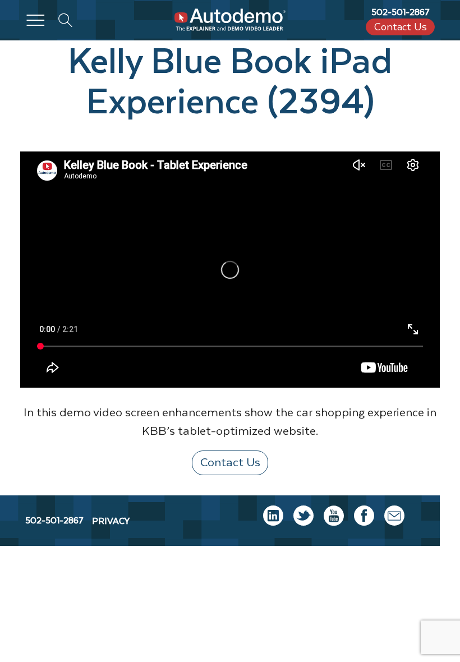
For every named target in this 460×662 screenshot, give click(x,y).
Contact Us (400, 27)
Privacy (111, 521)
